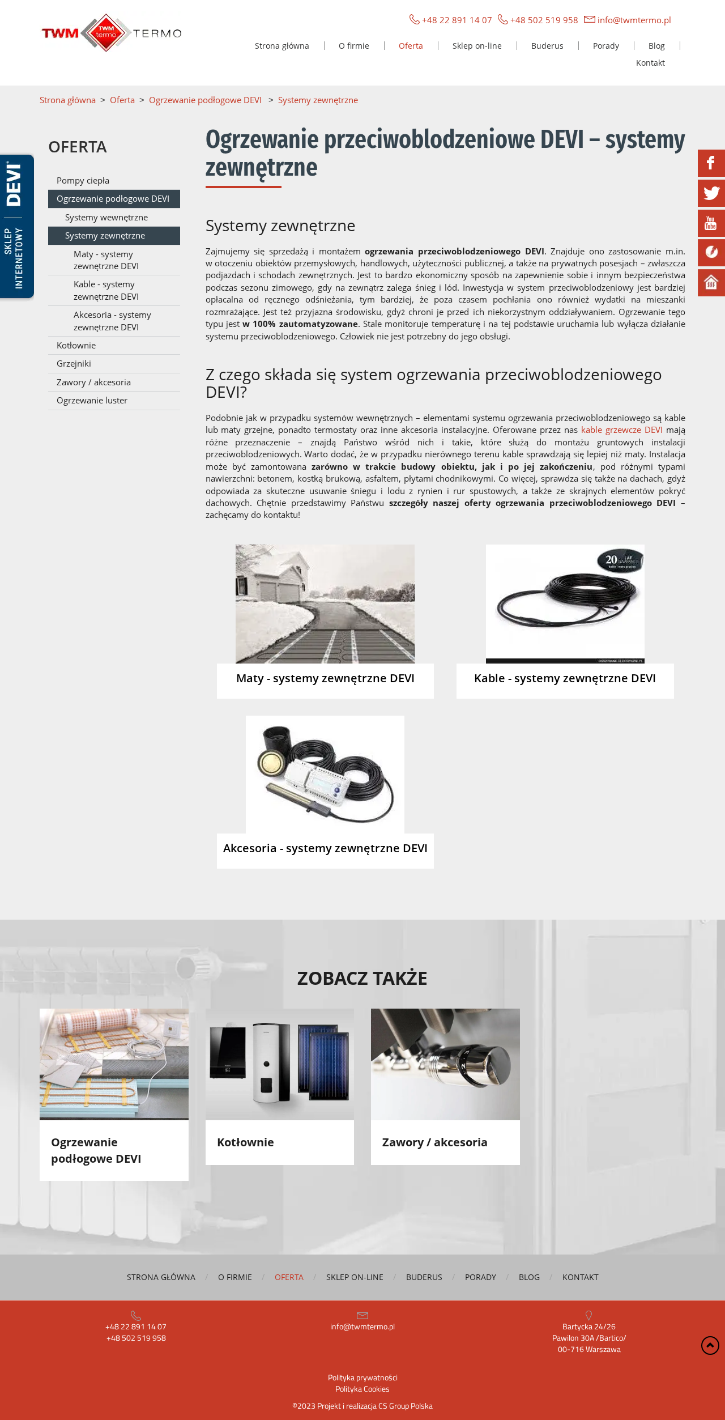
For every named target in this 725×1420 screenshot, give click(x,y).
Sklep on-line (477, 45)
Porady (606, 45)
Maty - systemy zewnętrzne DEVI (106, 259)
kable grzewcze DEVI (622, 429)
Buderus (547, 45)
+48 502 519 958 (544, 19)
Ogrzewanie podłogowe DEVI (113, 198)
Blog (657, 45)
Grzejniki (74, 363)
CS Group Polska (405, 1406)
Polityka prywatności (363, 1377)
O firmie (354, 45)
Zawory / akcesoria (94, 382)
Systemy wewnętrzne (106, 217)
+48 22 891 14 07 (457, 19)
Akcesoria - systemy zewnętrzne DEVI (112, 320)
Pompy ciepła (83, 180)
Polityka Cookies (362, 1389)
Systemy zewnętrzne (105, 235)
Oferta (411, 45)
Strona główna (282, 45)
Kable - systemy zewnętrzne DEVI (106, 289)
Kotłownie (76, 345)
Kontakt (650, 62)
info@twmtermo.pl (634, 19)
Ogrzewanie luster (92, 400)
